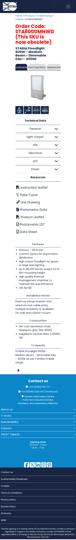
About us (7, 409)
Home (18, 15)
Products (30, 15)
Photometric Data (33, 210)
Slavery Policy (8, 506)
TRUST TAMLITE (10, 434)
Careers (6, 428)
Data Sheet (28, 232)
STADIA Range (44, 15)
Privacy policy (8, 499)
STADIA (19, 19)
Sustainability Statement (14, 479)
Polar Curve (28, 195)
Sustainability (9, 422)
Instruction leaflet (34, 187)
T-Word (6, 416)
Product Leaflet (32, 217)
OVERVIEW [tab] (21, 67)
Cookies (5, 485)
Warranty (6, 513)
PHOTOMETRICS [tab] (37, 67)
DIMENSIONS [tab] (54, 67)
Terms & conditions (11, 492)
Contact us (38, 381)
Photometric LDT (32, 224)
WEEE (3, 520)
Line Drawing (30, 202)
